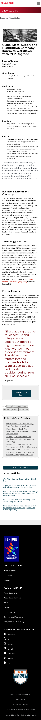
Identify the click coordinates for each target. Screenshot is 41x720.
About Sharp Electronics (13, 598)
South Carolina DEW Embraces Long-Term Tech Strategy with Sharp (19, 500)
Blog (9, 663)
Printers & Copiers (20, 406)
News (6, 603)
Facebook (11, 634)
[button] (38, 3)
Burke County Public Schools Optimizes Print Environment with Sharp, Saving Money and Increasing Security (19, 508)
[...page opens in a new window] (11, 549)
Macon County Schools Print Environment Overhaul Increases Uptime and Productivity (21, 431)
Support (7, 580)
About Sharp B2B (10, 593)
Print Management (10, 409)
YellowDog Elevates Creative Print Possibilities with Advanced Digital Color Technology (21, 439)
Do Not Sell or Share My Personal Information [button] (20, 709)
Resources (4, 18)
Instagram (11, 644)
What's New (23, 409)
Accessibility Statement (20, 704)
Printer (9, 406)
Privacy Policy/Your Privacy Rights (20, 694)
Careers (7, 607)
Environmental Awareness (13, 617)
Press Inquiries (9, 612)
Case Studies (15, 18)
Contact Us (8, 575)
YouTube (11, 654)
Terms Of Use (20, 699)
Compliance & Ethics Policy (14, 622)
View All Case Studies (20, 467)
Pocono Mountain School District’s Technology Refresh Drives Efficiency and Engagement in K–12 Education (21, 446)
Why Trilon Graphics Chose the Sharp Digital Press (19, 480)
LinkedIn (11, 649)
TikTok (10, 658)
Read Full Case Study (21, 393)
